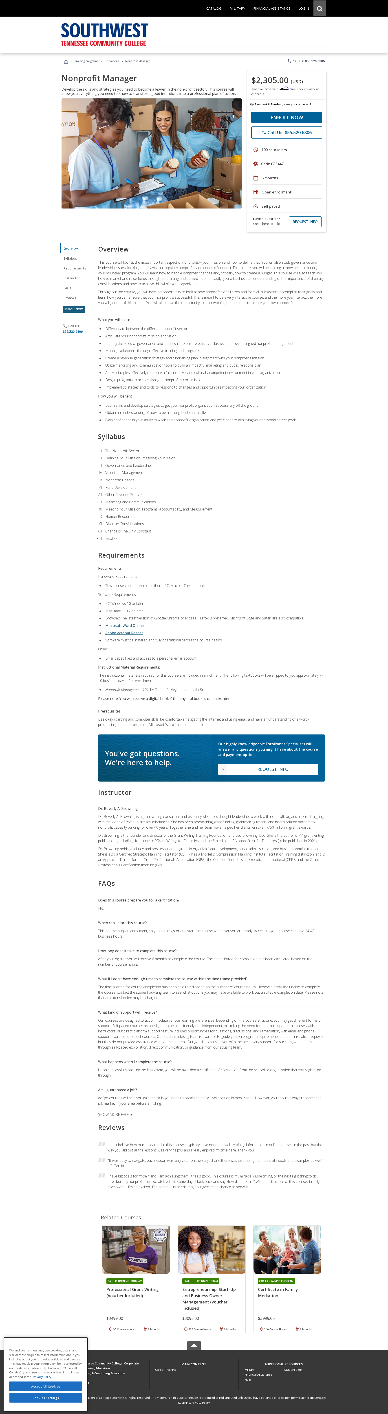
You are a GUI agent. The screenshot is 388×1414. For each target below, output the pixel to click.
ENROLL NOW (287, 117)
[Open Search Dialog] (319, 8)
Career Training (165, 1370)
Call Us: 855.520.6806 (306, 61)
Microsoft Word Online (124, 625)
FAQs (67, 288)
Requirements (75, 268)
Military (250, 1370)
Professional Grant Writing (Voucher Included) (132, 1292)
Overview (71, 248)
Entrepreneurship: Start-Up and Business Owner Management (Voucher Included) (209, 1299)
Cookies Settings (46, 1398)
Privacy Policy (201, 1403)
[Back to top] (194, 1363)
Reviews (70, 298)
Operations (111, 61)
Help (248, 1379)
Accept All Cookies (45, 1386)
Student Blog (293, 1370)
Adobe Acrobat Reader (124, 632)
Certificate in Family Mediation (278, 1292)
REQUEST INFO (305, 221)
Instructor (72, 278)
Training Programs (86, 61)
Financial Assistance (258, 1375)
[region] (46, 1374)
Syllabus (70, 258)
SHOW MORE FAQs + (115, 1114)
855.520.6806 (73, 331)
